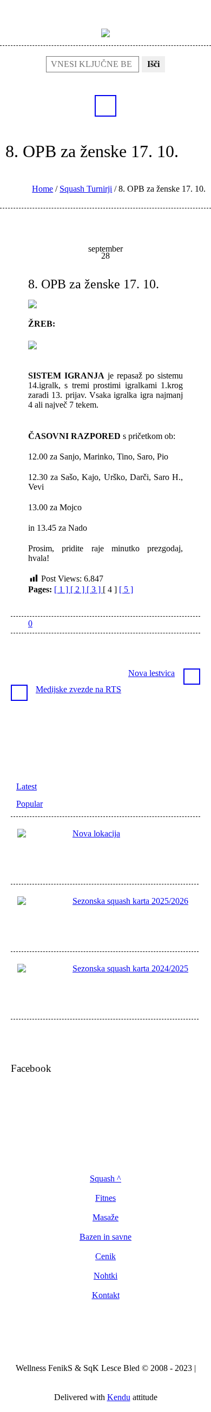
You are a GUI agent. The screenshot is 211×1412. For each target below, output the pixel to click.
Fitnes (105, 1198)
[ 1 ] (62, 589)
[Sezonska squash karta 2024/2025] (41, 987)
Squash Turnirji (86, 188)
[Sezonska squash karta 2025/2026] (41, 919)
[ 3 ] (95, 589)
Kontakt (106, 1295)
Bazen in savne (105, 1237)
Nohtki (105, 1276)
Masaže (105, 1217)
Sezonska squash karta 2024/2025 (130, 968)
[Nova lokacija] (41, 852)
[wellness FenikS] (105, 32)
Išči (153, 64)
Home (42, 188)
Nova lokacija (96, 833)
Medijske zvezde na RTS (78, 689)
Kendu (118, 1397)
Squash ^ (105, 1178)
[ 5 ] (126, 589)
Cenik (105, 1256)
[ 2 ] (78, 589)
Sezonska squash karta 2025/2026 (130, 901)
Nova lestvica (151, 673)
